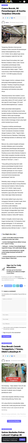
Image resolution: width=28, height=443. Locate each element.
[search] (17, 1)
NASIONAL (4, 5)
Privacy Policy (6, 440)
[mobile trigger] (3, 1)
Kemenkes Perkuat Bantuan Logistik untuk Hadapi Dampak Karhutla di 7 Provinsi (13, 252)
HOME (3, 343)
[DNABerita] (8, 1)
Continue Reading (14, 421)
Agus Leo (8, 360)
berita (7, 22)
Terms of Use (14, 440)
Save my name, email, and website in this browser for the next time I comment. (15, 328)
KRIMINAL (9, 343)
